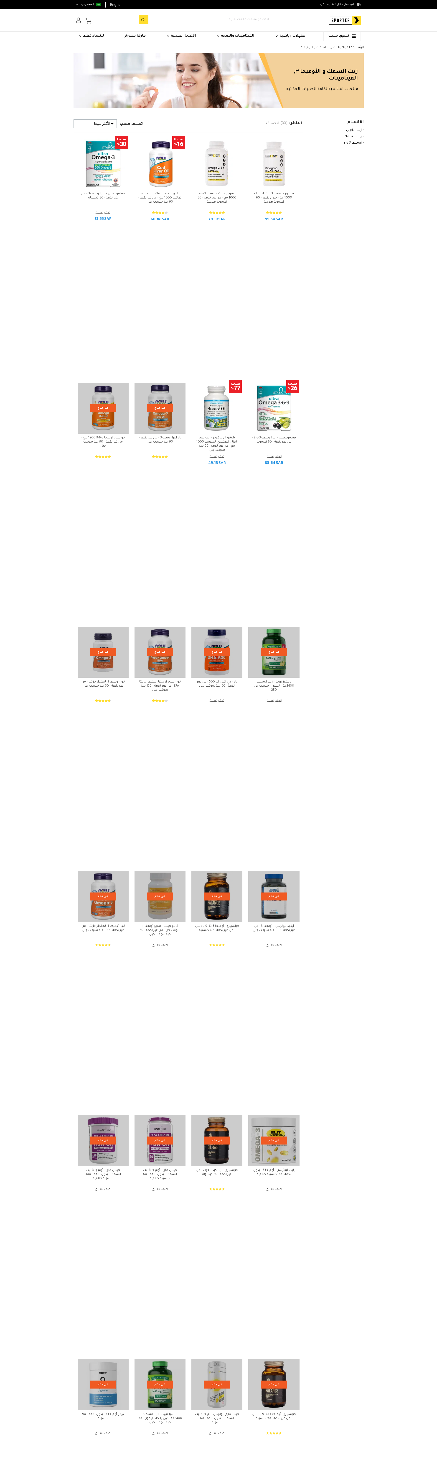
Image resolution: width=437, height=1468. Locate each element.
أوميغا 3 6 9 (353, 143)
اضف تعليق (103, 213)
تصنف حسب (131, 124)
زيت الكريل (354, 130)
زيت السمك (353, 137)
